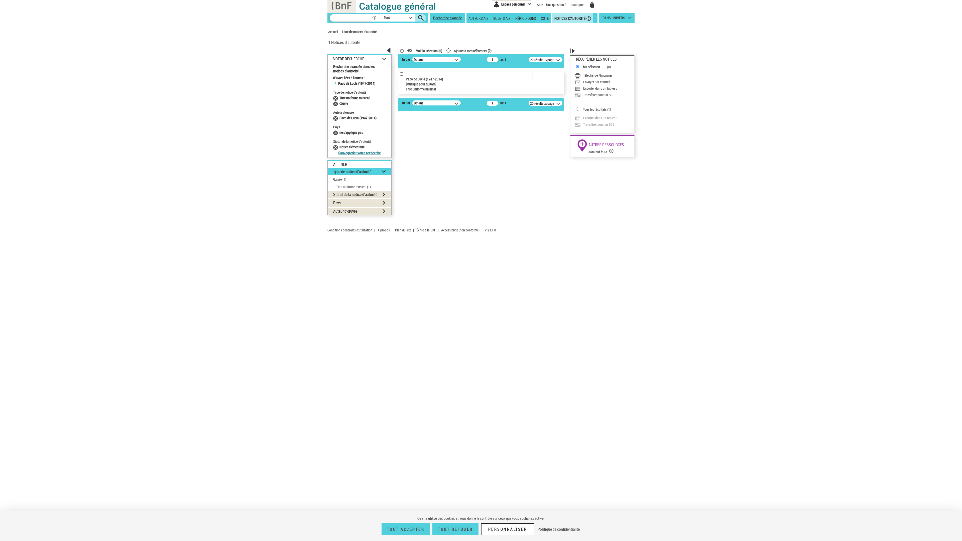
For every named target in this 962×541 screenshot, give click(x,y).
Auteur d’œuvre (345, 211)
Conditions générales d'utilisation (349, 230)
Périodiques (525, 18)
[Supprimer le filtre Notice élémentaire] (336, 147)
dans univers (614, 19)
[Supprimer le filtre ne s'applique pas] (336, 132)
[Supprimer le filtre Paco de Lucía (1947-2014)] (336, 117)
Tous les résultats (595, 109)
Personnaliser (507, 529)
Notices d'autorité (569, 18)
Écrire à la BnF (426, 230)
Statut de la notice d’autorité (355, 194)
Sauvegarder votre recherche (359, 152)
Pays (337, 203)
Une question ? (556, 4)
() (473, 50)
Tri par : (407, 59)
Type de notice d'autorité (352, 171)
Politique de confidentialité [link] (559, 529)
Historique (576, 4)
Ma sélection (591, 66)
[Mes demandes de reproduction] (592, 5)
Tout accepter (406, 529)
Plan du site (403, 230)
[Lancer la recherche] (421, 18)
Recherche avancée (447, 17)
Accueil (333, 31)
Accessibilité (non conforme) (460, 230)
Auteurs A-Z (478, 18)
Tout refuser (455, 529)
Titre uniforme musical (353, 186)
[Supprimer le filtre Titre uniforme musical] (336, 97)
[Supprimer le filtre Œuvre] (336, 103)
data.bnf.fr (595, 152)
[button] (374, 18)
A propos (384, 230)
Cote (545, 18)
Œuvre (339, 179)
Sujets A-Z (501, 18)
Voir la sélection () (429, 50)
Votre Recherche (348, 59)
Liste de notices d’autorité (359, 31)
